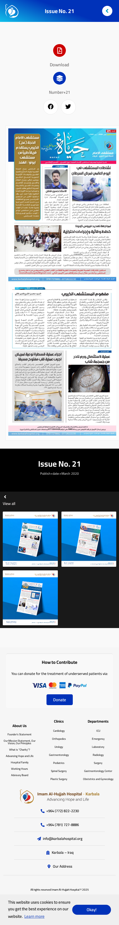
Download (59, 64)
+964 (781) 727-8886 (62, 825)
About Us (19, 725)
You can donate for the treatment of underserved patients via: (59, 673)
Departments (98, 721)
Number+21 (59, 92)
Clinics (59, 721)
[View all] (5, 496)
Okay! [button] (92, 910)
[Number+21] (59, 78)
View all (9, 503)
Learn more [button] (34, 916)
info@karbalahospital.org (62, 838)
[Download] (59, 50)
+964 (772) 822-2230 (62, 811)
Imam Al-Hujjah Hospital (65, 889)
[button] (50, 107)
